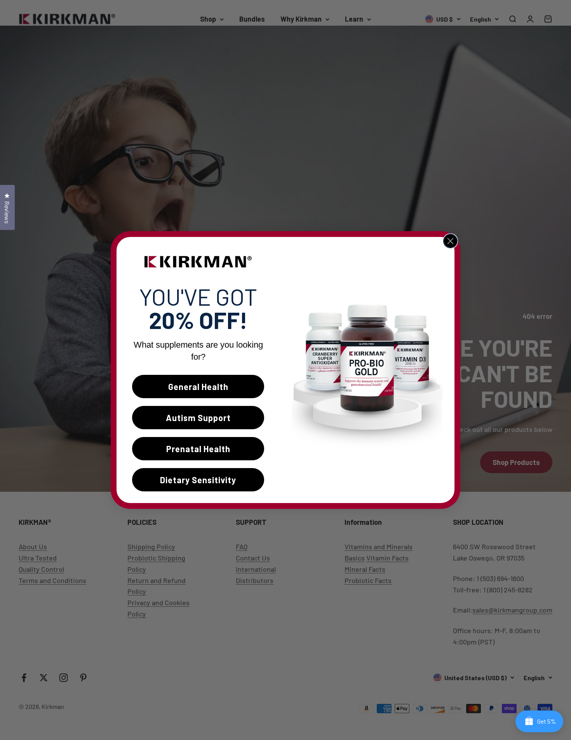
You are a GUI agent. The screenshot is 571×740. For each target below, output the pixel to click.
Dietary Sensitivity (198, 480)
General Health (198, 386)
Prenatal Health (198, 449)
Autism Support (198, 418)
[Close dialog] (450, 241)
